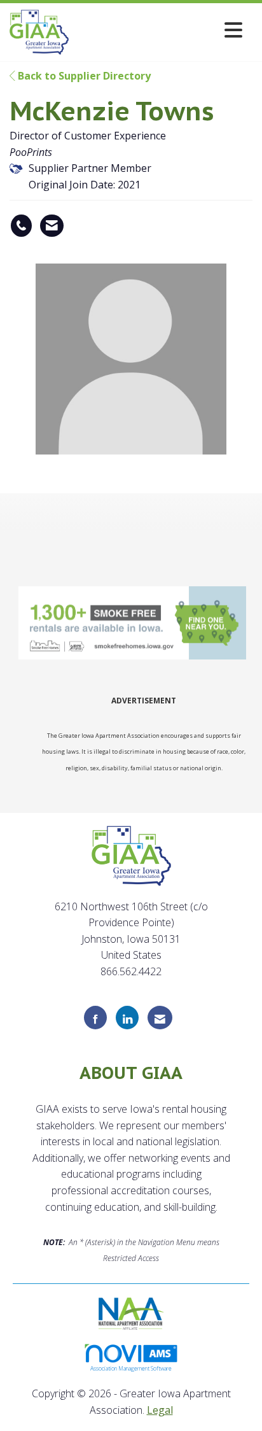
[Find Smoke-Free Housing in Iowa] (133, 623)
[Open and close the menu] (159, 29)
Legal (160, 1410)
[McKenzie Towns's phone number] (21, 226)
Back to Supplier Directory (83, 76)
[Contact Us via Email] (160, 1017)
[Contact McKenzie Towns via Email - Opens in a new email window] (52, 226)
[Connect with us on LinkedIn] (127, 1017)
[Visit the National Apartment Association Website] (131, 1312)
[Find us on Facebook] (95, 1017)
